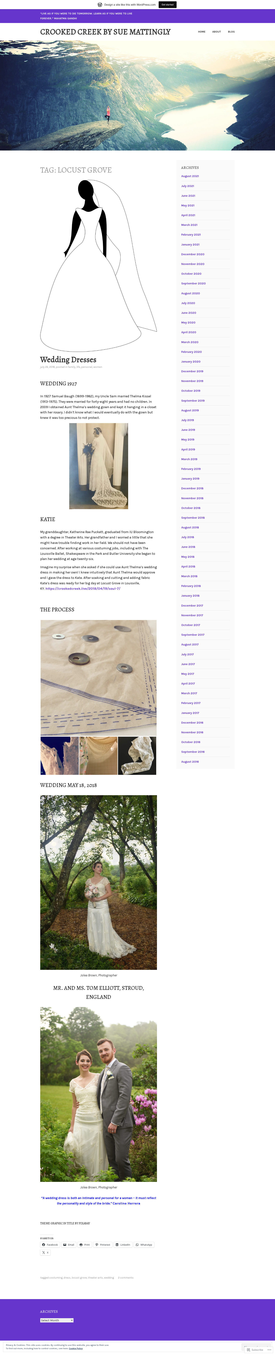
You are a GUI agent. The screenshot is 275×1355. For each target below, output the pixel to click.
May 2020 (188, 322)
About (216, 31)
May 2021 (187, 205)
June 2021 (188, 195)
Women (97, 367)
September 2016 (193, 752)
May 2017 (187, 674)
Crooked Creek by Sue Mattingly (105, 31)
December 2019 (192, 371)
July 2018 (187, 537)
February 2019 (191, 469)
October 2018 (191, 508)
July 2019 (187, 420)
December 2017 (192, 605)
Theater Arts (95, 1277)
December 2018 (192, 488)
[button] (98, 678)
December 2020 (192, 254)
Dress (67, 1277)
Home (201, 31)
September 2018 (193, 517)
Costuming (55, 1277)
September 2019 (193, 400)
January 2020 (191, 361)
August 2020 (190, 293)
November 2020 (192, 264)
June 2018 (188, 547)
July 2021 (187, 186)
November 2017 (192, 615)
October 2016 (190, 742)
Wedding (109, 1277)
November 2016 (192, 732)
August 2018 (190, 527)
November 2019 (192, 381)
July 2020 (188, 303)
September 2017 (192, 634)
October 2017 (190, 625)
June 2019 (188, 430)
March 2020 (189, 342)
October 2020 (191, 273)
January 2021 (190, 244)
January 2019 (190, 478)
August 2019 (190, 410)
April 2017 (188, 683)
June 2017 (188, 664)
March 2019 (189, 459)
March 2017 (189, 693)
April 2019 (188, 449)
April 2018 (188, 566)
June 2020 (188, 312)
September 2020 (193, 283)
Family (71, 367)
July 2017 (187, 654)
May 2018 (188, 556)
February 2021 (191, 234)
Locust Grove (79, 1277)
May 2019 (187, 439)
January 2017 (190, 713)
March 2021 (189, 225)
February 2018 (191, 586)
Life (78, 367)
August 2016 (190, 761)
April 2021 (188, 215)
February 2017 (191, 703)
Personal (86, 367)
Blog (231, 31)
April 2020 (188, 332)
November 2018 (192, 498)
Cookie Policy (76, 1348)
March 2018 (189, 576)
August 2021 (190, 176)
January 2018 (190, 595)
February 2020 (191, 352)
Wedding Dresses (68, 359)
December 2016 (192, 722)
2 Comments (126, 1277)
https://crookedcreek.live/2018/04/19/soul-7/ (82, 589)
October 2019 (190, 390)
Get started (168, 4)
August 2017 (190, 644)
